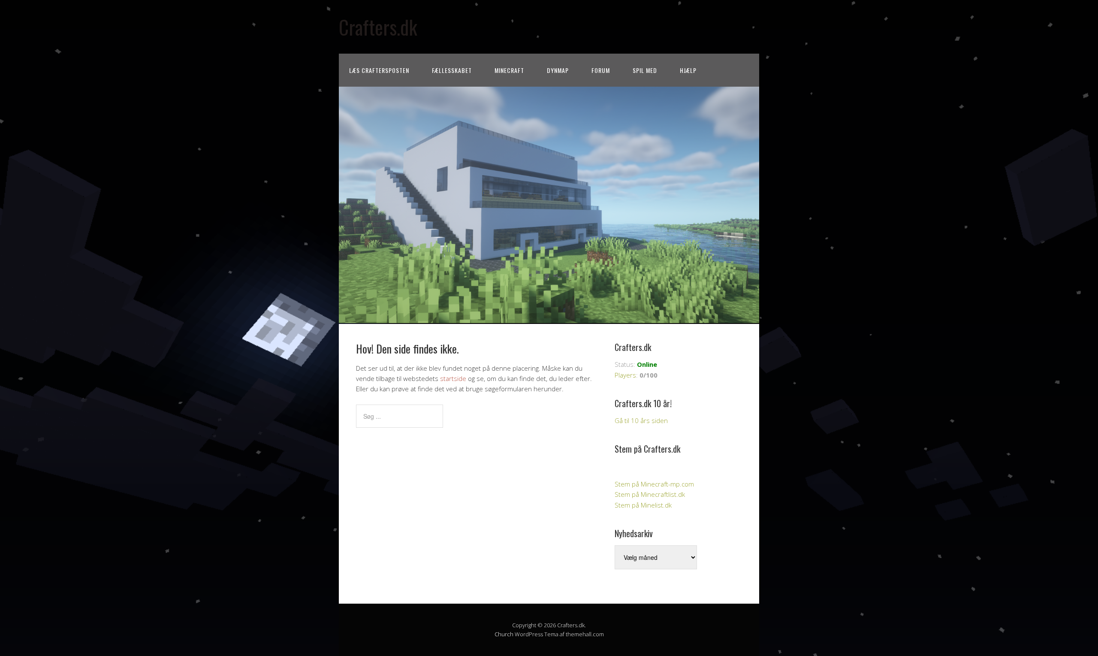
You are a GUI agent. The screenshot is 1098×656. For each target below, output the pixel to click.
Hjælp (688, 70)
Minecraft (509, 70)
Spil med (645, 70)
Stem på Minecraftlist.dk (650, 494)
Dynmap (558, 70)
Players (625, 375)
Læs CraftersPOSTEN (379, 70)
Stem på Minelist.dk (643, 505)
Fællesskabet (452, 70)
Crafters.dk (378, 26)
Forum (600, 70)
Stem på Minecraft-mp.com (654, 484)
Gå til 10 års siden (641, 420)
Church (504, 634)
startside (453, 378)
